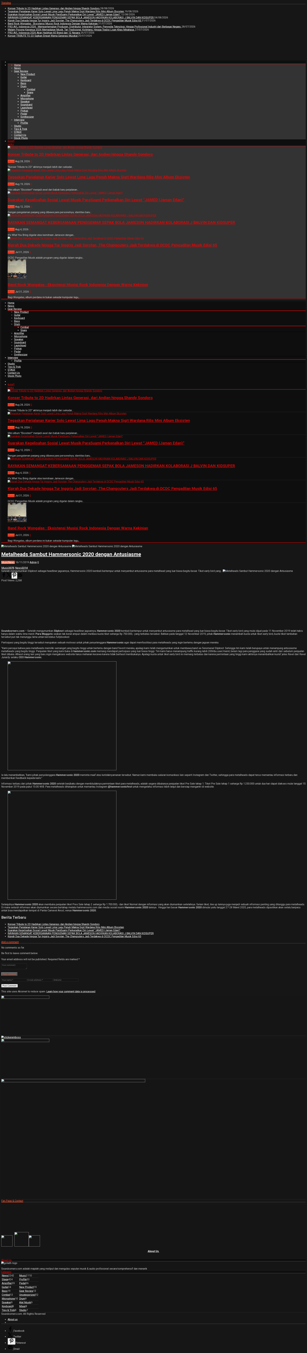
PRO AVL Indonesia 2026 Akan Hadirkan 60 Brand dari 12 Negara (44, 32)
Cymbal (31, 89)
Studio (17, 125)
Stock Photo (21, 138)
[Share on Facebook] (3, 577)
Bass (23, 83)
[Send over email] (19, 577)
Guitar (23, 77)
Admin (33, 562)
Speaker (25, 101)
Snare (30, 92)
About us (13, 1319)
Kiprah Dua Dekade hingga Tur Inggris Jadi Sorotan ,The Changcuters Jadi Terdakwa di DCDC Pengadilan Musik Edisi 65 (75, 20)
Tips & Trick (20, 129)
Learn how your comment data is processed (70, 991)
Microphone (27, 98)
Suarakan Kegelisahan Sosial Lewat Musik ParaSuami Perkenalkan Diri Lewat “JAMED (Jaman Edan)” (64, 14)
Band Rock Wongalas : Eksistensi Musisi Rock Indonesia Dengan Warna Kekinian (53, 23)
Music (11, 161)
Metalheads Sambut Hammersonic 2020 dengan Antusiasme (71, 554)
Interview (19, 119)
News (17, 68)
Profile (24, 122)
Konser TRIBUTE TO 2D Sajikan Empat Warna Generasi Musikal (43, 35)
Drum (23, 86)
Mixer (22, 1306)
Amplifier (25, 95)
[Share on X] (9, 577)
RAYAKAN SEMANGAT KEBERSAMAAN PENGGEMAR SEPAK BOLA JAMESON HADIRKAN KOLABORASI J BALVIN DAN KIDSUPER (81, 17)
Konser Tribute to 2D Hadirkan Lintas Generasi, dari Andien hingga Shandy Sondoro (54, 8)
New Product (27, 74)
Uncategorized (27, 1294)
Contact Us (20, 135)
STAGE (18, 132)
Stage (5, 1279)
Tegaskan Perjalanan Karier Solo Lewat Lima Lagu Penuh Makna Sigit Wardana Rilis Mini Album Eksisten (66, 11)
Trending (6, 2)
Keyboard (25, 80)
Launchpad (26, 107)
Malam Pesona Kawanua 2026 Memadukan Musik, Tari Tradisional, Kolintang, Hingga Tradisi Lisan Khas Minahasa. (71, 29)
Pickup (24, 110)
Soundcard (26, 104)
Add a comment (10, 942)
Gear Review (21, 71)
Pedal (23, 113)
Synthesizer (27, 116)
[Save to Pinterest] (14, 575)
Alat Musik (25, 1302)
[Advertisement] (59, 50)
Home (17, 65)
